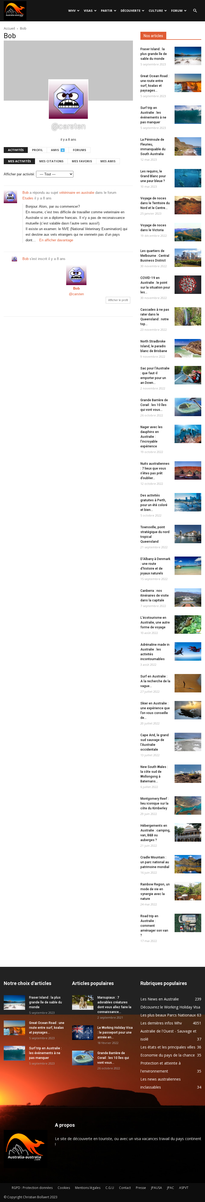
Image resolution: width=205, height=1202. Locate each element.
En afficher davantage (56, 240)
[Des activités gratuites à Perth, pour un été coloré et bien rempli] (188, 502)
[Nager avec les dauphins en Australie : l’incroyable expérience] (188, 434)
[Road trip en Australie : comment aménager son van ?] (188, 923)
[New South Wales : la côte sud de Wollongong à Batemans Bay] (188, 773)
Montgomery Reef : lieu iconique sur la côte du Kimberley (154, 803)
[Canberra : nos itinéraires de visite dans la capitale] (188, 597)
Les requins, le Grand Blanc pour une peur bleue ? (153, 176)
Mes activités (19, 161)
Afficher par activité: (19, 174)
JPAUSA (156, 1187)
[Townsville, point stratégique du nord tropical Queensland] (188, 534)
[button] (194, 10)
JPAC (170, 1187)
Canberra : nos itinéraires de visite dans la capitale (154, 595)
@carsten (76, 294)
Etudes (27, 198)
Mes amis (108, 161)
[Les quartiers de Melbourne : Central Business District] (188, 258)
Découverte (130, 11)
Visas (88, 11)
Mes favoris (82, 161)
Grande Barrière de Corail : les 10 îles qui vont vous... (154, 405)
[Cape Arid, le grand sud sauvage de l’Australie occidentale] (188, 742)
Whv (72, 11)
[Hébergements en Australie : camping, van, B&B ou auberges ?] (188, 832)
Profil (37, 150)
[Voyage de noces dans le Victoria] (188, 232)
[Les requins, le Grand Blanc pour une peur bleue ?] (188, 178)
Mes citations (51, 161)
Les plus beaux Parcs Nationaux (168, 1015)
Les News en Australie (159, 999)
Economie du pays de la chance (167, 1055)
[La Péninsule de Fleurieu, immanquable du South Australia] (188, 146)
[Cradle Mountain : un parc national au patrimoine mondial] (188, 864)
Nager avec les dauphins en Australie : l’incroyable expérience (151, 436)
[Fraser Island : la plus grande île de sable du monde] (188, 56)
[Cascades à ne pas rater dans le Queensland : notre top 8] (188, 316)
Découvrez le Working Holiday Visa (170, 1007)
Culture (156, 11)
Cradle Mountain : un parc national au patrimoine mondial (154, 862)
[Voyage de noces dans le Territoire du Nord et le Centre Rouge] (188, 205)
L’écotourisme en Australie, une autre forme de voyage (155, 622)
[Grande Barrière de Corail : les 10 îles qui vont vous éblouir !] (188, 407)
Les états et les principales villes (167, 1047)
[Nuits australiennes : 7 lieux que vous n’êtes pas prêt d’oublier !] (188, 470)
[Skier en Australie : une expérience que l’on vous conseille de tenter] (188, 710)
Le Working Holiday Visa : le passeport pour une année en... (115, 1032)
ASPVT (183, 1187)
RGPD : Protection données (32, 1187)
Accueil (9, 28)
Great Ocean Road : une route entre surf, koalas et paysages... (46, 1027)
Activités (16, 150)
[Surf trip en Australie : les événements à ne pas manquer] (188, 114)
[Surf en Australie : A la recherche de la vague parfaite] (188, 683)
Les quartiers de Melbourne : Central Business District (154, 255)
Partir (106, 11)
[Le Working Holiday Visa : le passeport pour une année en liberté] (82, 1032)
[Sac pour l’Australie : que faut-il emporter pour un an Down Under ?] (188, 375)
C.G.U (109, 1187)
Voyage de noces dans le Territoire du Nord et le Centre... (155, 203)
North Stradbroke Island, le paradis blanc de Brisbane (153, 346)
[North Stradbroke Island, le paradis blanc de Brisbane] (188, 348)
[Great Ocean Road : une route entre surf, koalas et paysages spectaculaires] (188, 83)
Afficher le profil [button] (118, 300)
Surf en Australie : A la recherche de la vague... (155, 681)
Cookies (64, 1187)
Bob (25, 193)
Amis (57, 150)
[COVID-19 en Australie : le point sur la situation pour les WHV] (188, 284)
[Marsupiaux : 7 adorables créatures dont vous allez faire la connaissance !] (82, 1002)
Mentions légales (87, 1187)
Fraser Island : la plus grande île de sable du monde (153, 54)
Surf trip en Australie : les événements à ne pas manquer (45, 1053)
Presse (141, 1187)
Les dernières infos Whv (161, 1023)
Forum (177, 11)
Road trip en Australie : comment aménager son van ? (154, 925)
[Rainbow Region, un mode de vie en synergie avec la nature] (188, 891)
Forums (79, 150)
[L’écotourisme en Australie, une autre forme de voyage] (188, 624)
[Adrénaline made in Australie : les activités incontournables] (188, 651)
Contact (125, 1187)
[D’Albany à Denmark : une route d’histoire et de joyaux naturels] (188, 566)
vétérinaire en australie (76, 193)
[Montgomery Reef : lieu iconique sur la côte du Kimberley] (188, 805)
